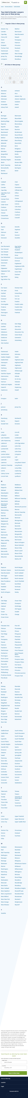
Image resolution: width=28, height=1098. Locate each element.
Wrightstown (18, 902)
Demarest (4, 237)
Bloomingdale (19, 121)
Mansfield (4, 507)
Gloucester (18, 329)
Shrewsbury (4, 763)
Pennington (4, 656)
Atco (16, 93)
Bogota (17, 126)
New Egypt (4, 575)
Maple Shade (4, 518)
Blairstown (18, 115)
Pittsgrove (18, 634)
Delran (3, 235)
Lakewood (4, 446)
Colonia (17, 204)
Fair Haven (4, 287)
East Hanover (5, 249)
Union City (4, 821)
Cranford (17, 215)
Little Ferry (18, 448)
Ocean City (4, 614)
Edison (3, 42)
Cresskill (17, 217)
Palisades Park (5, 625)
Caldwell (3, 182)
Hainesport (4, 362)
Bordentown (18, 132)
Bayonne (3, 124)
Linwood (17, 440)
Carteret (3, 202)
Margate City (4, 524)
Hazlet (16, 351)
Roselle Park (18, 711)
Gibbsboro (4, 332)
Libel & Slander (17, 6)
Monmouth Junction (20, 506)
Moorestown (18, 531)
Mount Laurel (18, 550)
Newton (3, 589)
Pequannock (4, 667)
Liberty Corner (5, 473)
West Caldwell (5, 888)
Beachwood (4, 132)
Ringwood (4, 713)
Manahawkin (4, 493)
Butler (16, 170)
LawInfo (3, 1082)
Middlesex (18, 484)
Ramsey (3, 689)
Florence (3, 315)
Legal (2, 1086)
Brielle (16, 154)
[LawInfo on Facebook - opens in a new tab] (7, 1094)
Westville (17, 852)
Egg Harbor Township (18, 247)
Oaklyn (3, 609)
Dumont (17, 235)
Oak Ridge (4, 600)
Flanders (3, 309)
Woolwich (17, 899)
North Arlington (5, 592)
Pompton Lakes (19, 659)
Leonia (3, 470)
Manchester (4, 501)
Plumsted (17, 647)
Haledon (3, 365)
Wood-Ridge (18, 877)
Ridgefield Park (5, 705)
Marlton (17, 29)
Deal (2, 229)
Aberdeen (4, 90)
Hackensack (4, 51)
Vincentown (18, 830)
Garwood (3, 329)
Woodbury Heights (20, 888)
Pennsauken (4, 661)
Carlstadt (3, 196)
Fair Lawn (3, 290)
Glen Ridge (18, 323)
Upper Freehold (19, 816)
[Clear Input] (25, 1062)
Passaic (3, 642)
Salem (3, 736)
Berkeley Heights (6, 159)
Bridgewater (18, 151)
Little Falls (18, 446)
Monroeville (18, 515)
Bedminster (4, 135)
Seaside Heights (5, 744)
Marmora (3, 532)
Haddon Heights (5, 357)
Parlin (2, 636)
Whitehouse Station (20, 863)
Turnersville (18, 805)
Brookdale (18, 159)
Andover (3, 101)
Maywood (4, 543)
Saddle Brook (5, 730)
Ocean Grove (4, 617)
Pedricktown (4, 650)
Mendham (4, 548)
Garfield (3, 326)
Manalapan (4, 495)
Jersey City (4, 56)
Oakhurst (3, 603)
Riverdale (17, 686)
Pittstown (17, 636)
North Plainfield (19, 581)
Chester (3, 212)
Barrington (4, 118)
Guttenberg (18, 340)
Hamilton (3, 370)
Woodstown (18, 896)
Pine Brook (4, 678)
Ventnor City (4, 830)
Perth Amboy (5, 669)
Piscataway (18, 628)
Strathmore (18, 771)
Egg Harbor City (5, 279)
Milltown (17, 501)
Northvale (18, 586)
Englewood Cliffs (19, 266)
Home (2, 6)
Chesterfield (4, 215)
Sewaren (3, 752)
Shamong (4, 758)
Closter (17, 198)
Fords (16, 290)
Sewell (3, 755)
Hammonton (4, 376)
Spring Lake (18, 752)
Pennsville (4, 664)
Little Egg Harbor (20, 443)
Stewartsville (18, 760)
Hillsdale (17, 373)
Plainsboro (18, 642)
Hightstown (18, 368)
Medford (3, 546)
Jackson (3, 407)
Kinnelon (17, 423)
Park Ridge (4, 634)
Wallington (4, 855)
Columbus (18, 209)
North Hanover (19, 578)
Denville (17, 226)
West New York (5, 899)
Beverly (3, 170)
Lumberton (18, 473)
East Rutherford (5, 257)
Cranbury (17, 212)
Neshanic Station (6, 570)
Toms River (4, 807)
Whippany (18, 860)
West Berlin (4, 885)
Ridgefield (4, 703)
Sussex (17, 780)
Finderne (3, 307)
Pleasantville (18, 645)
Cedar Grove (4, 204)
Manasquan (4, 498)
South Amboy (19, 730)
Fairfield (3, 293)
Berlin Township (5, 165)
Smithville (4, 771)
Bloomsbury (18, 124)
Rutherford (18, 719)
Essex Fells (18, 271)
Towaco (17, 794)
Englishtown (18, 269)
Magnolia (3, 487)
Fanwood (3, 298)
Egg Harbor (4, 276)
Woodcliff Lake (19, 891)
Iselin (16, 398)
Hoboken (17, 381)
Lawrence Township (6, 465)
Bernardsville (5, 168)
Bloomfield (18, 118)
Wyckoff (17, 904)
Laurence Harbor (6, 457)
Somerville (4, 782)
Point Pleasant (19, 650)
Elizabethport (18, 252)
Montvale (17, 523)
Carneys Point (5, 199)
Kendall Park (4, 423)
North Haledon (19, 575)
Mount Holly (18, 548)
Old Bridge (18, 606)
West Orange (18, 53)
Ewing (16, 277)
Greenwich (18, 337)
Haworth (3, 387)
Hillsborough (18, 370)
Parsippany (18, 40)
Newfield (3, 586)
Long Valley (18, 468)
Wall (2, 849)
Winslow (17, 874)
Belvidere (3, 151)
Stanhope (17, 758)
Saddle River (4, 733)
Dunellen (17, 237)
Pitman (17, 631)
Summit (17, 777)
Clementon (18, 187)
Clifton (17, 193)
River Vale (4, 722)
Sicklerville (4, 766)
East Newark (4, 251)
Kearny (3, 421)
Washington (4, 869)
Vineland (17, 833)
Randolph (4, 692)
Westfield (17, 849)
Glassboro (4, 340)
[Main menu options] (5, 2)
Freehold (17, 312)
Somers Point (5, 777)
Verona (3, 835)
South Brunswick (20, 733)
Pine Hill (17, 625)
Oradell (17, 611)
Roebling (17, 703)
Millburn (17, 495)
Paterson (17, 42)
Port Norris (18, 664)
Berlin (2, 162)
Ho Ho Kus (18, 379)
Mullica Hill (18, 559)
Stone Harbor (18, 766)
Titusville (3, 805)
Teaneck (3, 794)
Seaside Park (4, 747)
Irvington (3, 398)
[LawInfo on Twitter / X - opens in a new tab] (11, 1094)
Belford (3, 137)
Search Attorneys (14, 1073)
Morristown (18, 31)
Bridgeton (18, 148)
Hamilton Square (6, 373)
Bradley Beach (19, 137)
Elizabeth (3, 45)
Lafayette (3, 435)
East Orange (4, 254)
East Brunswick (5, 246)
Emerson (17, 260)
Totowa (17, 791)
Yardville (3, 913)
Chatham (3, 207)
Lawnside (3, 459)
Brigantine (18, 157)
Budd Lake (18, 165)
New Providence (5, 581)
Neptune (3, 567)
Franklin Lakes (19, 304)
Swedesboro (18, 782)
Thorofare (4, 799)
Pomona (17, 656)
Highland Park (19, 362)
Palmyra (3, 628)
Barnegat (3, 115)
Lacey (2, 432)
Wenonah (4, 882)
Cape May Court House (5, 193)
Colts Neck (18, 206)
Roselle (17, 708)
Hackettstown (5, 354)
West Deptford (5, 891)
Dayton (3, 226)
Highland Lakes (19, 359)
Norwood (17, 589)
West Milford (4, 896)
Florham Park (5, 48)
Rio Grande (4, 716)
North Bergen (19, 567)
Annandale (4, 104)
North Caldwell (19, 573)
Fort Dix (17, 296)
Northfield (18, 584)
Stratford (17, 769)
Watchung (4, 871)
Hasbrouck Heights (6, 384)
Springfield (18, 755)
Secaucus (3, 749)
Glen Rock (18, 326)
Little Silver (18, 451)
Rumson (17, 713)
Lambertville (4, 448)
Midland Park (18, 490)
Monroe (17, 509)
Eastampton (4, 260)
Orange (17, 614)
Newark (17, 37)
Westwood (18, 855)
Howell (17, 390)
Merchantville (5, 554)
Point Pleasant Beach (19, 653)
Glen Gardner (5, 343)
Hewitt (17, 357)
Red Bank (3, 700)
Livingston (4, 59)
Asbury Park (4, 107)
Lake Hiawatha (5, 437)
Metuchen (4, 557)
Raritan (3, 694)
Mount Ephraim (19, 545)
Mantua (3, 513)
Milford (17, 493)
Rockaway (18, 700)
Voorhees (17, 835)
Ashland (17, 90)
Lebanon (3, 468)
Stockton (17, 763)
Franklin (17, 301)
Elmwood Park (19, 258)
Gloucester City (19, 332)
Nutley (17, 592)
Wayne (3, 877)
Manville (3, 515)
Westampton (18, 847)
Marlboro (3, 526)
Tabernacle (4, 791)
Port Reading (18, 667)
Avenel (17, 107)
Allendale (3, 96)
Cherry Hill (4, 37)
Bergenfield (4, 154)
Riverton (17, 692)
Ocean (3, 611)
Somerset (4, 780)
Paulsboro (4, 647)
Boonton (17, 129)
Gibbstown (4, 334)
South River (18, 741)
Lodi (16, 457)
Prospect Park (19, 675)
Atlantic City (4, 29)
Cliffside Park (18, 190)
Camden (3, 31)
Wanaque (3, 858)
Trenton (17, 51)
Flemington (4, 312)
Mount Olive (18, 553)
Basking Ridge (5, 121)
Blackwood (4, 173)
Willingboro (18, 871)
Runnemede (18, 716)
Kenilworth (18, 418)
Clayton (17, 184)
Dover (2, 40)
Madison (3, 484)
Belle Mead (4, 140)
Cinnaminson (5, 218)
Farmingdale (4, 304)
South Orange (19, 736)
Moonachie (18, 528)
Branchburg (18, 140)
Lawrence (3, 462)
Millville (17, 504)
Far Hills (3, 301)
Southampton (19, 744)
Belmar (3, 148)
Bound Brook (18, 135)
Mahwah (3, 490)
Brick (16, 146)
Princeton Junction (20, 673)
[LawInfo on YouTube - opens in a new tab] (16, 1094)
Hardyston (4, 379)
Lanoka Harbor (5, 454)
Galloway (3, 323)
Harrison (3, 381)
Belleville (3, 143)
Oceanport (18, 603)
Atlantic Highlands (20, 99)
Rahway (3, 686)
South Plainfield (19, 738)
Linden (17, 435)
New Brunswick (19, 34)
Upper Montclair (19, 819)
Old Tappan (18, 609)
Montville (17, 526)
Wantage (3, 860)
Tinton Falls (4, 802)
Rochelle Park (19, 697)
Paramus (3, 631)
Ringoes (3, 711)
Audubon (17, 101)
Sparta (17, 747)
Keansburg (4, 418)
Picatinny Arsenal (6, 675)
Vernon (3, 833)
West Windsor (5, 904)
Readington (4, 697)
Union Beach (4, 819)
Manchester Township (4, 504)
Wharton (17, 858)
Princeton (17, 45)
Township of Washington (18, 797)
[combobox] (14, 1062)
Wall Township (5, 852)
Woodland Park (19, 893)
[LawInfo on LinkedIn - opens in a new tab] (20, 1094)
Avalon (17, 104)
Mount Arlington (19, 542)
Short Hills (4, 760)
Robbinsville (18, 694)
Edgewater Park (5, 271)
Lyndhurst (18, 476)
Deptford (17, 229)
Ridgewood (4, 708)
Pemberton (4, 653)
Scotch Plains (5, 741)
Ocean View (18, 600)
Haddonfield (4, 53)
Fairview (3, 296)
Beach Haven (4, 129)
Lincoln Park (4, 476)
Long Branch (18, 465)
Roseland (17, 48)
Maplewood (4, 521)
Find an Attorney (5, 1078)
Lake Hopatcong (5, 440)
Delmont (3, 232)
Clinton (17, 195)
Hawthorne (4, 390)
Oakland (3, 606)
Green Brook (18, 334)
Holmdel (17, 384)
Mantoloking (4, 510)
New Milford (4, 578)
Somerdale (4, 774)
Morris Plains (18, 537)
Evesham (17, 274)
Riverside (17, 689)
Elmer (16, 255)
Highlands (18, 365)
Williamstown (19, 869)
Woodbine (18, 880)
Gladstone (4, 337)
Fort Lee (17, 298)
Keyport (17, 421)
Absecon (3, 93)
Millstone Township (20, 498)
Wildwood (18, 866)
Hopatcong (18, 387)
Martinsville (4, 535)
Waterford (4, 874)
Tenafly (3, 796)
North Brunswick (20, 570)
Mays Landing (5, 540)
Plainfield (17, 639)
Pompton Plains (19, 662)
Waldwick (4, 847)
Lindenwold (18, 437)
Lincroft (17, 432)
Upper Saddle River (20, 821)
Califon (3, 184)
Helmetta (17, 354)
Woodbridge (18, 56)
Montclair (17, 517)
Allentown (4, 99)
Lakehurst (4, 443)
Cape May (4, 34)
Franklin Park (18, 307)
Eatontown (4, 262)
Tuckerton (18, 803)
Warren (3, 866)
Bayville (3, 126)
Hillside (17, 376)
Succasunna (18, 774)
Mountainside (19, 556)
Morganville (18, 534)
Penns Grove (4, 658)
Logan (16, 459)
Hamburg (3, 368)
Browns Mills (18, 162)
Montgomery (18, 520)
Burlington (18, 168)
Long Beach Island (20, 462)
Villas (2, 838)
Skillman (3, 769)
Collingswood (19, 201)
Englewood (18, 263)
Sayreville (3, 738)
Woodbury (18, 59)
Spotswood (18, 749)
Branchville (18, 143)
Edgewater (4, 268)
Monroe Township (20, 512)
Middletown (18, 487)
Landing (3, 451)
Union (2, 816)
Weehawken (4, 880)
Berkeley (3, 157)
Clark (16, 182)
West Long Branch (6, 893)
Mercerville (4, 551)
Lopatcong (18, 470)
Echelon (3, 265)
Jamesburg (4, 409)
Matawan (3, 537)
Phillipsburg (4, 672)
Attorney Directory (9, 6)
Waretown (4, 863)
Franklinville (18, 309)
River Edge (4, 719)
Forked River (18, 293)
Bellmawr (3, 146)
